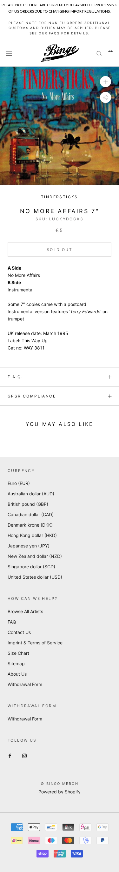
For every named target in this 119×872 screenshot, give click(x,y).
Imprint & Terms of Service (35, 642)
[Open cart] (110, 53)
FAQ (12, 621)
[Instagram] (24, 755)
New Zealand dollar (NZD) (35, 556)
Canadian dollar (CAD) (31, 514)
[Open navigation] (9, 53)
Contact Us (19, 632)
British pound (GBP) (28, 504)
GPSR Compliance (32, 396)
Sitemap (16, 663)
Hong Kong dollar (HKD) (32, 535)
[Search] (99, 53)
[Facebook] (10, 755)
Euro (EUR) (19, 483)
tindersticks (59, 196)
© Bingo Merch (59, 783)
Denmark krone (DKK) (30, 525)
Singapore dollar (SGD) (31, 566)
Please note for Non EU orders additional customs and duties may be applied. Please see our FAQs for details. (60, 28)
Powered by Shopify (59, 791)
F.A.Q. (15, 376)
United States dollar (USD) (35, 577)
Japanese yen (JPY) (29, 545)
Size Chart (18, 653)
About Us (17, 674)
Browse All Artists (25, 611)
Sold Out (59, 249)
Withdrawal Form (25, 684)
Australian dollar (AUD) (31, 493)
